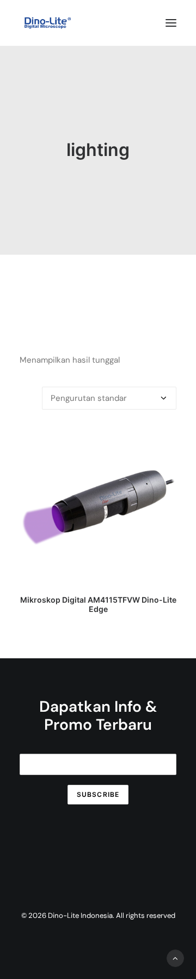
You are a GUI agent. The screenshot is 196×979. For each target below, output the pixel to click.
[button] (171, 23)
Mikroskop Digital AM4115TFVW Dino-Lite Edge (98, 604)
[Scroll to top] (175, 957)
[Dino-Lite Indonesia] (48, 23)
